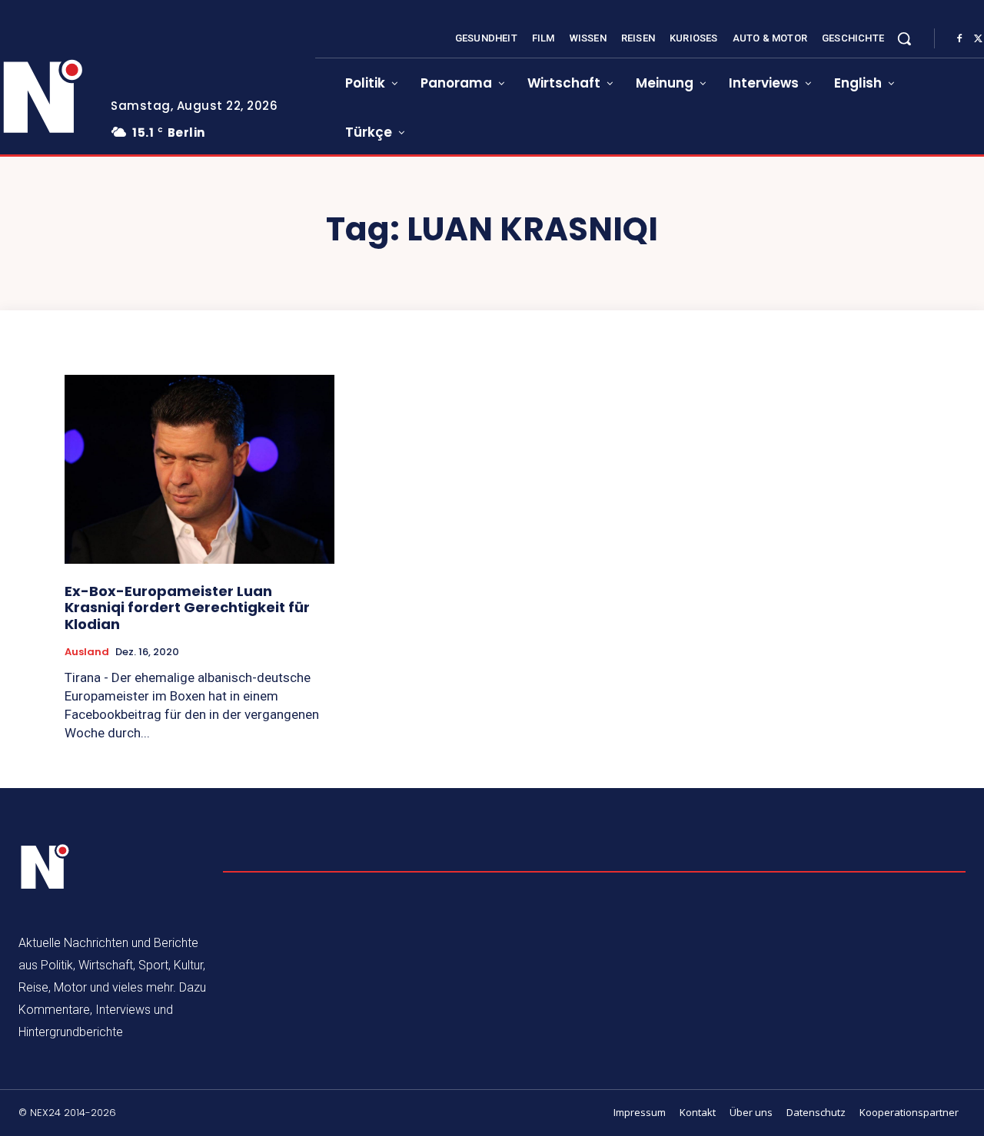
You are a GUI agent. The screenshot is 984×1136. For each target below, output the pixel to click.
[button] (904, 38)
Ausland (87, 652)
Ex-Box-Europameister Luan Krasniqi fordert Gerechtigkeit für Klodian (187, 607)
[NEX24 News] (45, 867)
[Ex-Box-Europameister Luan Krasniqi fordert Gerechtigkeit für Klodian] (199, 469)
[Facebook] (959, 39)
